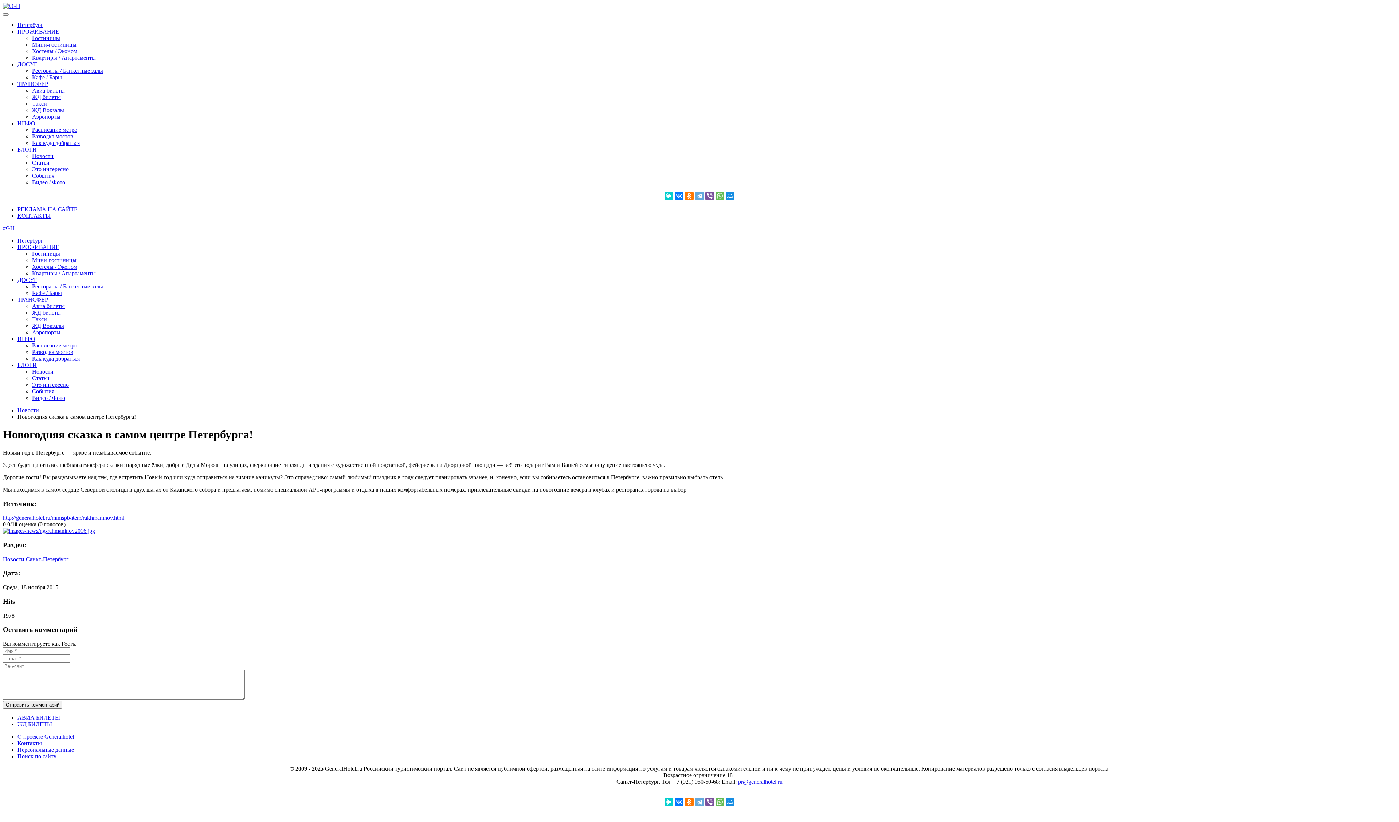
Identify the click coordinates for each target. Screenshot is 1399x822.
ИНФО (26, 123)
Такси (39, 104)
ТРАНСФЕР (32, 84)
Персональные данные (45, 750)
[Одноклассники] (689, 196)
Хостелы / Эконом (54, 51)
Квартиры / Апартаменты (64, 58)
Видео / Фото (48, 182)
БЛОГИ (27, 149)
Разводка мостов (52, 136)
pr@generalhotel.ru (760, 782)
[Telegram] (699, 196)
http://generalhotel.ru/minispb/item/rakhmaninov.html (63, 518)
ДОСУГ (27, 64)
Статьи (41, 163)
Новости (43, 156)
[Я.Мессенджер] (669, 196)
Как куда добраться (56, 143)
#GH (9, 228)
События (43, 176)
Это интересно (50, 169)
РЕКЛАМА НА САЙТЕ (47, 209)
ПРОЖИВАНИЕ (38, 31)
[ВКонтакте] (679, 196)
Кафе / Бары (47, 77)
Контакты (29, 743)
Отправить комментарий (32, 705)
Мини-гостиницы (54, 45)
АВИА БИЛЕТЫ (38, 718)
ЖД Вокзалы (48, 110)
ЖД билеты (46, 97)
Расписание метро (54, 130)
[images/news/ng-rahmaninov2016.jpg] (49, 531)
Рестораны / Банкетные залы (67, 71)
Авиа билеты (48, 90)
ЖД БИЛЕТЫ (34, 724)
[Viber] (709, 196)
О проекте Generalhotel (45, 736)
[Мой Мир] (730, 196)
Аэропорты (46, 117)
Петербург (30, 25)
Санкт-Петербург (47, 559)
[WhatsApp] (720, 196)
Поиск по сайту (36, 756)
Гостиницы (46, 38)
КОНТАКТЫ (34, 216)
